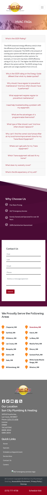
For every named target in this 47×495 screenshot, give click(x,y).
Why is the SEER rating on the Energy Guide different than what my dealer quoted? (23, 75)
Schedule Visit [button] (35, 490)
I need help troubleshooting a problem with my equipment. (23, 106)
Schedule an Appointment (13, 452)
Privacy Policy (36, 481)
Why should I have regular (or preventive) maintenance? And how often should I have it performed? (23, 86)
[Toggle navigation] (42, 7)
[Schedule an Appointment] (16, 402)
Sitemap (23, 484)
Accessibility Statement (21, 481)
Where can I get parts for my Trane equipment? (23, 147)
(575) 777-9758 (11, 490)
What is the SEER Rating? (15, 39)
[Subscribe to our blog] (20, 402)
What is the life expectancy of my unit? (21, 172)
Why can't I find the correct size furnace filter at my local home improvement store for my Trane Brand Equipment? (24, 136)
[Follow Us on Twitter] (7, 402)
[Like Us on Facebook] (3, 402)
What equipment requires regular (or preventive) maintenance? (23, 96)
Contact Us (7, 460)
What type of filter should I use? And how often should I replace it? (23, 125)
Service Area (7, 456)
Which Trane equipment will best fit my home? (23, 157)
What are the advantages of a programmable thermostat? (23, 116)
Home (5, 443)
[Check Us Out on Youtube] (12, 402)
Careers (6, 464)
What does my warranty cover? (18, 165)
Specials (6, 448)
